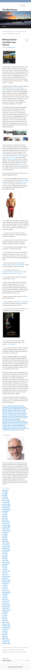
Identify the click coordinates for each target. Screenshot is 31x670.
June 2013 (5, 587)
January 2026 (5, 502)
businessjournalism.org (7, 271)
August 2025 (5, 511)
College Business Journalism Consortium (12, 273)
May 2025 (4, 516)
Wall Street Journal (14, 418)
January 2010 (5, 641)
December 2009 (6, 643)
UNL (9, 418)
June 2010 (5, 633)
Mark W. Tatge (18, 155)
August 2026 (5, 490)
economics (24, 424)
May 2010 (4, 634)
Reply (22, 430)
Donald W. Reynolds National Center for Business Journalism (15, 423)
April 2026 (5, 497)
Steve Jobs (25, 428)
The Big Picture (9, 9)
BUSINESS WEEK (16, 409)
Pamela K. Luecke (10, 157)
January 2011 (5, 622)
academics (9, 406)
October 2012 (5, 590)
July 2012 (4, 596)
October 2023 (5, 548)
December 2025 (6, 504)
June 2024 (5, 536)
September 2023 (6, 550)
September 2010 (6, 627)
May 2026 (4, 495)
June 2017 (5, 569)
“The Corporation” (11, 344)
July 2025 (4, 513)
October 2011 (5, 608)
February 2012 (6, 601)
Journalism (5, 415)
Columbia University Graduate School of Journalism (14, 411)
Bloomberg (15, 406)
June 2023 (5, 555)
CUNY (24, 412)
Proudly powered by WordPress (15, 667)
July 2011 (4, 613)
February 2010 (6, 640)
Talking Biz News (18, 271)
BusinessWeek (17, 421)
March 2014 (5, 578)
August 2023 (5, 552)
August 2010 (5, 629)
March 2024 (5, 541)
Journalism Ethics (12, 415)
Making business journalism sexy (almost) (9, 42)
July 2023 (4, 553)
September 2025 (6, 509)
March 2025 (5, 520)
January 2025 (5, 523)
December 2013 (6, 580)
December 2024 (6, 525)
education (4, 413)
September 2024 (6, 530)
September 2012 (6, 592)
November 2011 (6, 606)
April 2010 (5, 636)
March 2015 (5, 575)
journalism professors (18, 427)
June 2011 (5, 615)
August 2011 (5, 611)
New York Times (12, 416)
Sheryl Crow (20, 428)
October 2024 (5, 529)
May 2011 (4, 617)
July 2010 (4, 631)
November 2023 (6, 546)
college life (9, 410)
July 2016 (4, 573)
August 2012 (5, 594)
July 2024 (4, 534)
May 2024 (4, 537)
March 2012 (5, 599)
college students (17, 410)
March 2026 (5, 499)
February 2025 (6, 522)
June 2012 (5, 597)
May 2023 (4, 557)
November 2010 (6, 626)
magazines (5, 416)
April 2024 (5, 539)
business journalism (7, 409)
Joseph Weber (23, 413)
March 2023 (5, 560)
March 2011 (5, 620)
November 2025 (6, 506)
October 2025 (5, 507)
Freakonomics (11, 413)
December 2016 (6, 571)
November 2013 (6, 582)
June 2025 (5, 514)
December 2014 (6, 576)
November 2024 (6, 527)
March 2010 (5, 638)
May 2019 (4, 566)
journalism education (7, 427)
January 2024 (5, 544)
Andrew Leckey (10, 159)
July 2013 (4, 585)
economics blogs (6, 425)
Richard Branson (12, 428)
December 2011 (6, 604)
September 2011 (6, 610)
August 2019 (5, 564)
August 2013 (5, 583)
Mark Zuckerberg (24, 180)
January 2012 (5, 603)
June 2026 (5, 493)
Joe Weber (17, 413)
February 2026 (6, 500)
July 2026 (4, 492)
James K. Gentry (23, 164)
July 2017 (4, 567)
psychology (19, 416)
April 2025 (5, 518)
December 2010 (6, 624)
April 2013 (5, 589)
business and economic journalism (18, 407)
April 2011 (5, 619)
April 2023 (5, 559)
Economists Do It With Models (17, 264)
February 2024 (6, 543)
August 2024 (5, 532)
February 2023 (6, 562)
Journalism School (21, 415)
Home (4, 26)
